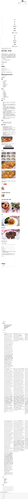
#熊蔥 (13, 487)
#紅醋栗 (10, 488)
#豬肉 (9, 490)
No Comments (3, 52)
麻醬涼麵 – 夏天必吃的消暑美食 (8, 324)
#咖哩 (9, 486)
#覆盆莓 (7, 490)
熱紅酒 (2, 214)
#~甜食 (3, 486)
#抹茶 (4, 487)
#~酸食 (5, 486)
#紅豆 (7, 488)
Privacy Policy (11, 254)
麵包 (5, 49)
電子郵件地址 (3, 248)
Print (2, 73)
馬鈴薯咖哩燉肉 (6, 327)
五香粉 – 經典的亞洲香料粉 (7, 325)
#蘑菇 (4, 490)
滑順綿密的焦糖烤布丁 (7, 326)
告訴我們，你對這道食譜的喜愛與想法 (8, 148)
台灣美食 (15, 30)
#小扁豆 (11, 486)
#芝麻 (4, 489)
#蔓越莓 (11, 489)
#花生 (5, 489)
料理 (14, 19)
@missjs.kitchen (5, 332)
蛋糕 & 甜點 (14, 26)
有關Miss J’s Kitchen (15, 32)
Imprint (4, 495)
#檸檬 (10, 487)
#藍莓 (12, 489)
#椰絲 (8, 487)
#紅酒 (9, 488)
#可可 (8, 486)
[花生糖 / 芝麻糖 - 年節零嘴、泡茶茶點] (2, 196)
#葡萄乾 (9, 489)
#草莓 (7, 489)
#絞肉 (12, 488)
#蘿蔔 (5, 490)
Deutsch (4, 496)
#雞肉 (12, 490)
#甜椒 (4, 488)
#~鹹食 (7, 486)
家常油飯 (5, 328)
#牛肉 (3, 488)
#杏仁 (5, 487)
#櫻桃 (11, 487)
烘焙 (4, 49)
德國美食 (15, 28)
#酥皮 (10, 490)
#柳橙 (7, 487)
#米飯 (6, 488)
